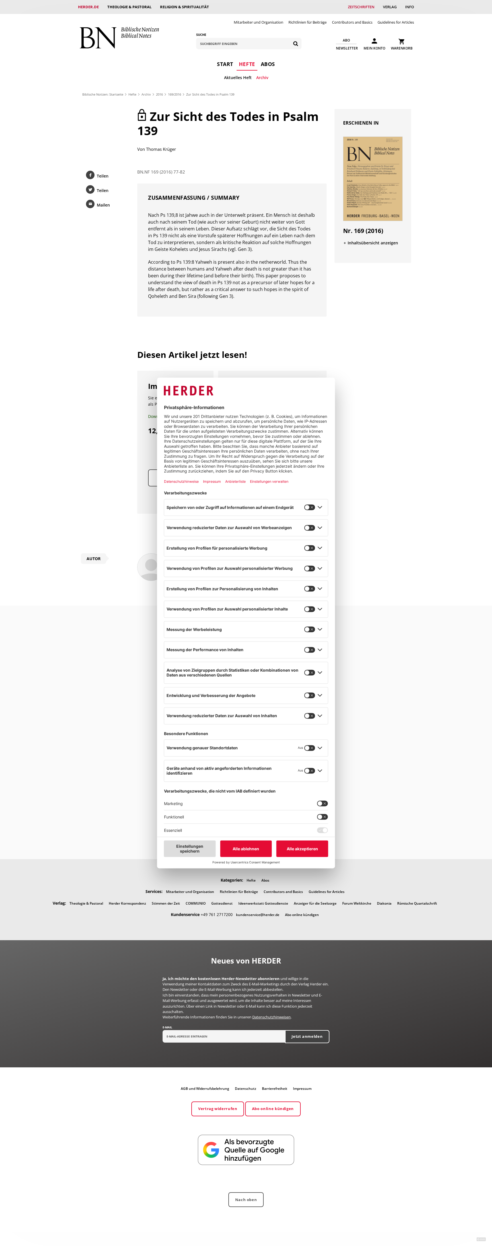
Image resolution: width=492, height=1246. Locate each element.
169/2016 (174, 94)
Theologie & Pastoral (129, 6)
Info (409, 6)
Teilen (102, 176)
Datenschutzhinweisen (271, 1017)
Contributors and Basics (352, 22)
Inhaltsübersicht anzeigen (373, 243)
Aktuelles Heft (238, 77)
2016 (159, 94)
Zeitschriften (361, 6)
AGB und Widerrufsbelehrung (205, 1088)
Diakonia (384, 903)
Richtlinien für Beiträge (307, 22)
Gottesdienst (222, 903)
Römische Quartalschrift (417, 903)
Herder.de (88, 6)
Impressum (302, 1088)
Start (225, 64)
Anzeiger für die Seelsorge (315, 903)
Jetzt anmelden (307, 1036)
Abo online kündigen (302, 915)
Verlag (390, 6)
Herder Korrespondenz (127, 903)
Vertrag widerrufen (217, 1108)
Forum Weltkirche (356, 903)
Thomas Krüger (161, 149)
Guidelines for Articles (396, 22)
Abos (268, 64)
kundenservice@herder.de (257, 915)
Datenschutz (245, 1088)
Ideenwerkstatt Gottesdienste (263, 903)
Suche (201, 34)
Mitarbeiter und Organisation (258, 22)
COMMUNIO (196, 903)
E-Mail (167, 1027)
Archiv (262, 77)
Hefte (247, 64)
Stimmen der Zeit (166, 903)
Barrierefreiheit (274, 1088)
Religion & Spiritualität (184, 6)
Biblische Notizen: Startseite (102, 94)
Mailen (103, 205)
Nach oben (246, 1199)
